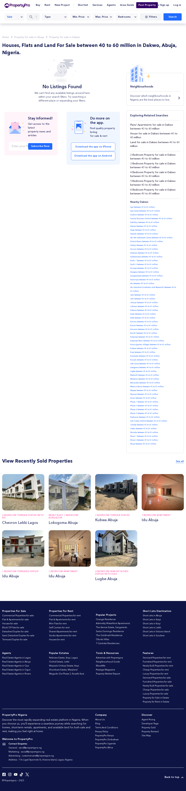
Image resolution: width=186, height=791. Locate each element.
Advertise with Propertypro (109, 658)
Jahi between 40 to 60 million (142, 299)
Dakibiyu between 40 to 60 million (144, 222)
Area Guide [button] (127, 5)
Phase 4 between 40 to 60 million (144, 409)
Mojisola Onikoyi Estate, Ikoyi (64, 666)
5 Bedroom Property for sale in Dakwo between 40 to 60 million (153, 183)
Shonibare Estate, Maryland (63, 670)
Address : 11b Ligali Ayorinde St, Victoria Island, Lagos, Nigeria (40, 760)
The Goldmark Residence (109, 635)
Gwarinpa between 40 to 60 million (145, 280)
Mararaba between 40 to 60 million (145, 383)
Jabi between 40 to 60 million (142, 295)
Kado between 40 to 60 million (143, 314)
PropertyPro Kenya (104, 736)
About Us (100, 720)
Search (173, 17)
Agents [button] (111, 5)
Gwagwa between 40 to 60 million (144, 272)
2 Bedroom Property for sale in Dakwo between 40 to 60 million (153, 157)
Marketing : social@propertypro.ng (26, 752)
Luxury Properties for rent (155, 674)
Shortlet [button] (83, 5)
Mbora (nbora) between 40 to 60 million (147, 386)
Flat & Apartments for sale (15, 620)
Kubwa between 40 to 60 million (143, 348)
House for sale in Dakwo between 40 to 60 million (153, 135)
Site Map (146, 736)
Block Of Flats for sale (13, 628)
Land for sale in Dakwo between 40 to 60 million (154, 144)
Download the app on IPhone (93, 146)
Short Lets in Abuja (152, 616)
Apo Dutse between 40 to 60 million (145, 211)
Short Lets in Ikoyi (152, 624)
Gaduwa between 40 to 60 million (144, 253)
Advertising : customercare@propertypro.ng (31, 756)
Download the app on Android (93, 156)
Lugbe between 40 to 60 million (143, 371)
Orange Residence (106, 619)
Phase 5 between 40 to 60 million (144, 413)
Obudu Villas (102, 639)
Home (5, 37)
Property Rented (150, 732)
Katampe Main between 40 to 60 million (147, 341)
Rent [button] (47, 5)
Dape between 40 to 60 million (143, 230)
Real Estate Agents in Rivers (16, 674)
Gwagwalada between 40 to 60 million (146, 276)
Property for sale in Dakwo (64, 37)
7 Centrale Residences (107, 643)
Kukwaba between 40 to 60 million (145, 356)
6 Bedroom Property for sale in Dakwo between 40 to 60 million (153, 192)
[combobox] (14, 17)
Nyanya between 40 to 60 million (144, 394)
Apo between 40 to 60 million (142, 207)
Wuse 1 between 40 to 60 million (144, 436)
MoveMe (100, 666)
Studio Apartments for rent (62, 636)
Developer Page (150, 724)
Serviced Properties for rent (157, 658)
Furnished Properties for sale (157, 682)
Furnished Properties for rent (157, 662)
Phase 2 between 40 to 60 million (144, 406)
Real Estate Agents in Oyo (15, 666)
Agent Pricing (148, 720)
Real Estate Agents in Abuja (16, 662)
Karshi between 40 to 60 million (143, 333)
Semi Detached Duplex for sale (18, 636)
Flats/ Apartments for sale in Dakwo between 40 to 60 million (151, 127)
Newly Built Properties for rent (158, 666)
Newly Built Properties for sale (158, 686)
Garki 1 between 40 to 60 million (144, 260)
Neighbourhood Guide (108, 662)
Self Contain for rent (59, 628)
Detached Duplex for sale (15, 632)
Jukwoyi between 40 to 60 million (144, 306)
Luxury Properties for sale (155, 694)
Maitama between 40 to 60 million (144, 379)
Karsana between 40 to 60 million (144, 329)
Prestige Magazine (105, 670)
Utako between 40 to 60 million (143, 429)
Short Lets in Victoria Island (156, 632)
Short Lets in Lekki (152, 628)
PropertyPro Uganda (105, 744)
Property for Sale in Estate (156, 698)
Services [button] (97, 5)
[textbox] (55, 17)
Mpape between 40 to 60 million (143, 390)
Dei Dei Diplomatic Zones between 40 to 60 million (151, 238)
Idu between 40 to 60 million (142, 283)
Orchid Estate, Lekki (59, 662)
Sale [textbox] (9, 17)
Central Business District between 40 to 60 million (151, 218)
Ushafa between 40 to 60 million (144, 425)
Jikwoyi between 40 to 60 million (144, 302)
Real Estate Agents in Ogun (16, 670)
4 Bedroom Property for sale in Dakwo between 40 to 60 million (153, 174)
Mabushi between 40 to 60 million (144, 375)
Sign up (164, 5)
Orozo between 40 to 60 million (143, 398)
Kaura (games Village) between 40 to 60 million (150, 344)
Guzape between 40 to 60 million (144, 268)
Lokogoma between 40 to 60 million (145, 367)
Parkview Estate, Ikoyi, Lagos (63, 658)
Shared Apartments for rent (63, 632)
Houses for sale (10, 624)
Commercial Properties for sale (18, 616)
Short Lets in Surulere (154, 636)
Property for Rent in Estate (156, 702)
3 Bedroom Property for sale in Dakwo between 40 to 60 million (153, 165)
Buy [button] (38, 5)
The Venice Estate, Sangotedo (111, 627)
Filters (153, 17)
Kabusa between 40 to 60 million (144, 310)
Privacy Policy (101, 732)
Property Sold (148, 728)
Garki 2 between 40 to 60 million (144, 264)
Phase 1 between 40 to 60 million (144, 402)
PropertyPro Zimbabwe (107, 740)
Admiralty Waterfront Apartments (113, 623)
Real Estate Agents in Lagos (16, 658)
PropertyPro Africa (104, 748)
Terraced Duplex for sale (14, 640)
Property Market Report (108, 674)
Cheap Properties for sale (156, 690)
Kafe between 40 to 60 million (142, 318)
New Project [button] (62, 5)
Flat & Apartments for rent (62, 620)
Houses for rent (57, 640)
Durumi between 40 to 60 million (144, 249)
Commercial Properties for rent (65, 616)
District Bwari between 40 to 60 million (146, 241)
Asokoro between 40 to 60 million (144, 215)
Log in (177, 5)
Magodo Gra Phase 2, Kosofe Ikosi (66, 674)
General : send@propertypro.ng (25, 748)
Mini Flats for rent (58, 624)
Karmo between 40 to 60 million (143, 325)
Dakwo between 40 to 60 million (143, 226)
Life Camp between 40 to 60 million (145, 364)
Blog (97, 724)
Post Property (147, 5)
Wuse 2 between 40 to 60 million (144, 440)
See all (180, 461)
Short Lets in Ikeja (152, 620)
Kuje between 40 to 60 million (142, 352)
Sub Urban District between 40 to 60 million (148, 421)
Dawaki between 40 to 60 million (144, 234)
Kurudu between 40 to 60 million (144, 360)
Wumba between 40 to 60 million (144, 432)
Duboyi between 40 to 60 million (143, 245)
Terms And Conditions (106, 728)
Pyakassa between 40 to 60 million (145, 417)
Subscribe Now (40, 146)
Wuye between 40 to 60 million (143, 444)
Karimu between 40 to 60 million (144, 322)
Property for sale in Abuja (29, 37)
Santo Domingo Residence (110, 631)
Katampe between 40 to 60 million (144, 337)
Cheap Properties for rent (156, 670)
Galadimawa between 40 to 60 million (146, 257)
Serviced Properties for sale (157, 678)
